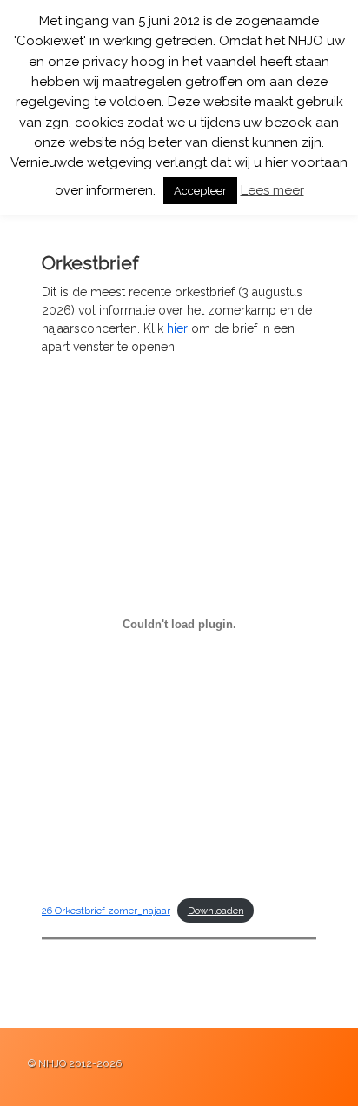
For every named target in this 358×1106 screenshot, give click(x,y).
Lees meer (272, 190)
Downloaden (216, 910)
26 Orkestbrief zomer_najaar (106, 910)
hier (177, 328)
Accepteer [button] (200, 190)
